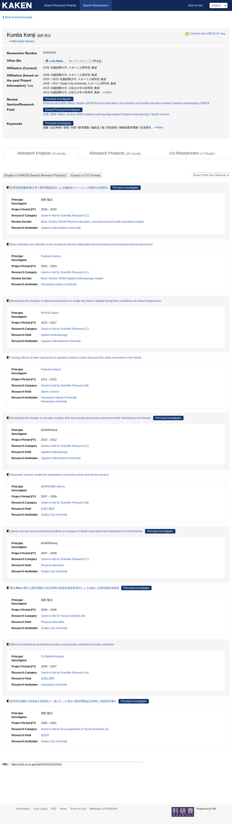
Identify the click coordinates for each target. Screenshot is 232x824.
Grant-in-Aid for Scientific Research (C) (65, 215)
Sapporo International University (61, 227)
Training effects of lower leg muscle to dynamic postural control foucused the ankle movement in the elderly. (76, 357)
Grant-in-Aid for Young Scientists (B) (63, 615)
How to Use (195, 5)
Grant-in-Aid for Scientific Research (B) (65, 385)
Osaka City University (54, 514)
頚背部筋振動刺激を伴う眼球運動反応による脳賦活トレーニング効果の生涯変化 (59, 187)
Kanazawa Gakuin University (59, 284)
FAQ (53, 808)
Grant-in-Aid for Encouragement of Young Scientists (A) (75, 729)
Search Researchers (96, 5)
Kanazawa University (54, 401)
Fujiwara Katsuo (51, 256)
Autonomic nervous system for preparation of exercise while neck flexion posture (59, 474)
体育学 (205, 103)
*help (222, 33)
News (63, 808)
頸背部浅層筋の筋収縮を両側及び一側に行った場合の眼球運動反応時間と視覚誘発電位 (63, 701)
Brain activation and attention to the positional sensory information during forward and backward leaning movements (81, 244)
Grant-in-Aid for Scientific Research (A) (65, 672)
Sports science (160, 114)
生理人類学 (50, 114)
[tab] (41, 153)
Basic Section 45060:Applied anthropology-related (90, 114)
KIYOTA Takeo (49, 313)
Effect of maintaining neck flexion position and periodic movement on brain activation (62, 644)
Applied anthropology (186, 103)
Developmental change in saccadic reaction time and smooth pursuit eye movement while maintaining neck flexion (80, 418)
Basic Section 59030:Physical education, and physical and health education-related (119, 103)
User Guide (41, 808)
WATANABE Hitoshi (53, 486)
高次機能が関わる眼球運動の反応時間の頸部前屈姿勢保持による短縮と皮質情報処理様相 (64, 588)
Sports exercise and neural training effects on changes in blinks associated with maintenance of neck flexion (76, 531)
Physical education (54, 103)
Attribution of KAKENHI (103, 808)
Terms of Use (78, 808)
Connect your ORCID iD (204, 33)
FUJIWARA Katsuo (52, 656)
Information (23, 808)
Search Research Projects (60, 5)
